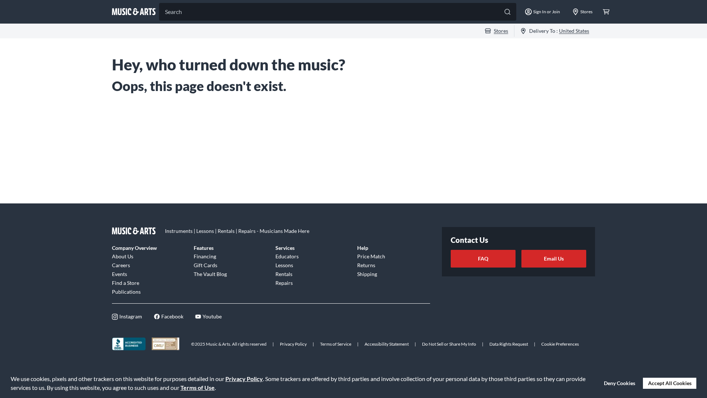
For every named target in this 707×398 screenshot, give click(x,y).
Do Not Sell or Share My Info (449, 344)
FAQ (483, 258)
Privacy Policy (244, 378)
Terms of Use (197, 387)
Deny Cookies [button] (619, 383)
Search (173, 11)
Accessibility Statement (387, 344)
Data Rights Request (508, 344)
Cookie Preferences (560, 344)
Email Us (554, 258)
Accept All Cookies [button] (670, 383)
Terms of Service (335, 344)
